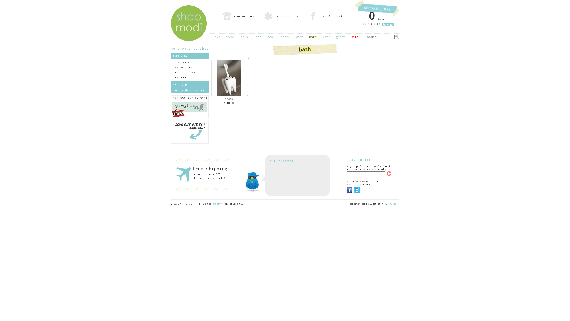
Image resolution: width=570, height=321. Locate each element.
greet (340, 37)
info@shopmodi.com (365, 180)
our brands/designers (188, 89)
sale (354, 37)
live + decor (223, 37)
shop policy (288, 16)
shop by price (183, 84)
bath (312, 37)
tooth (229, 99)
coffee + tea (184, 67)
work (326, 37)
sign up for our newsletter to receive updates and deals (369, 168)
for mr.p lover (186, 72)
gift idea (180, 55)
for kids (181, 77)
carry (285, 37)
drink (245, 37)
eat (258, 37)
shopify (217, 203)
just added (183, 62)
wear (299, 37)
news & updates (333, 16)
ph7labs (393, 203)
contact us (244, 16)
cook (271, 37)
